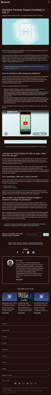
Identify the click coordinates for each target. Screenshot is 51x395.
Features (4, 336)
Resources (4, 356)
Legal (19, 390)
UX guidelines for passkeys (13, 193)
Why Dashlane (5, 330)
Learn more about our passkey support (16, 224)
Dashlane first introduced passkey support (16, 58)
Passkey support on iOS (9, 186)
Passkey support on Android (10, 187)
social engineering (38, 92)
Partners (4, 343)
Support (4, 362)
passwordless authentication (35, 243)
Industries (5, 349)
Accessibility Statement (11, 392)
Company (4, 368)
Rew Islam (40, 15)
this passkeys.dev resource (20, 190)
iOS (14, 243)
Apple (10, 243)
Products (4, 323)
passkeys (25, 243)
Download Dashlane (7, 375)
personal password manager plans (20, 146)
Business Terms (10, 390)
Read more (19, 279)
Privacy (15, 390)
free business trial (42, 146)
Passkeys (4, 76)
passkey (19, 243)
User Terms (4, 390)
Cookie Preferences (25, 390)
